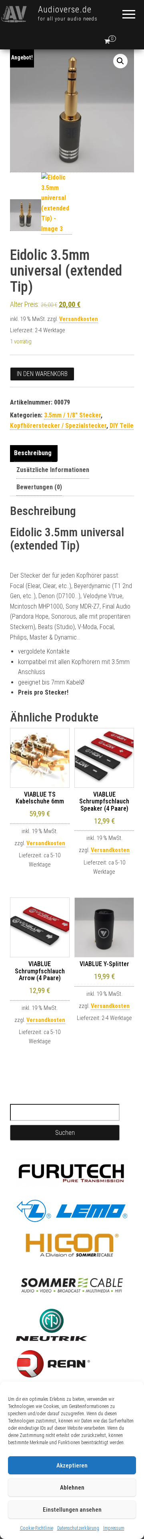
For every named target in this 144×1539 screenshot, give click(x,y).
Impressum (113, 1528)
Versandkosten (78, 319)
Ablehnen (72, 1487)
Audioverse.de (65, 9)
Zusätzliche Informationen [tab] (52, 470)
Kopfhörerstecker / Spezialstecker (58, 425)
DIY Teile (122, 425)
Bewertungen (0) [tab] (39, 487)
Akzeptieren (72, 1465)
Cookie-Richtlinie (36, 1528)
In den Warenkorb (42, 374)
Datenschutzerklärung (78, 1528)
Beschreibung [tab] (33, 453)
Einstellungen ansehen (72, 1509)
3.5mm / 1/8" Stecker (72, 415)
